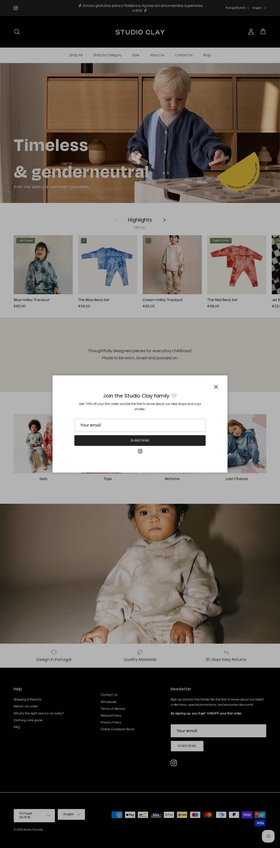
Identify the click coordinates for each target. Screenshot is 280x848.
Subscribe (140, 440)
